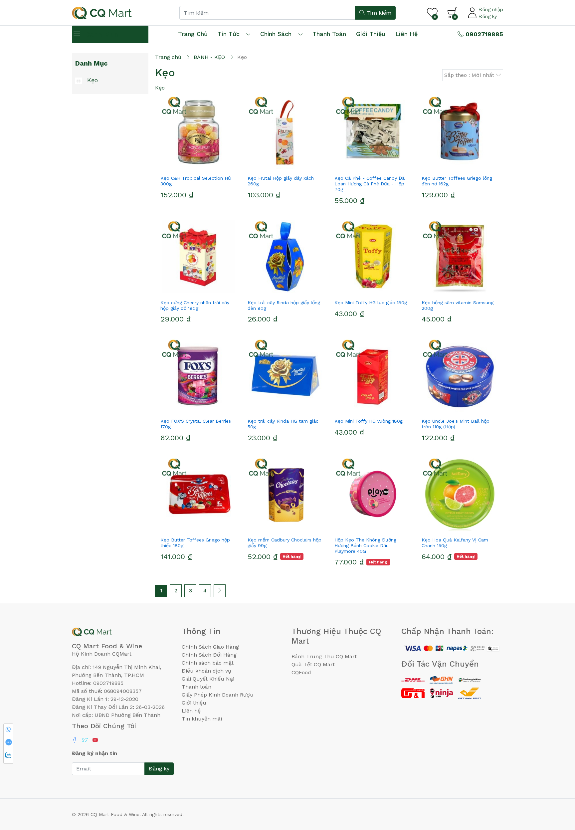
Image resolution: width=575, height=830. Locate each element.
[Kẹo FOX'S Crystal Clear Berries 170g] (198, 375)
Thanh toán (196, 687)
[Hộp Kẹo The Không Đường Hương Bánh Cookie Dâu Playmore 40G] (372, 493)
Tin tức (229, 33)
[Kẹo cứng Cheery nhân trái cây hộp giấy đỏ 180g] (198, 256)
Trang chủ (193, 33)
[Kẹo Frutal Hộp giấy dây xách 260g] (286, 132)
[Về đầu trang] (556, 789)
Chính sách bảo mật (208, 663)
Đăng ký (488, 16)
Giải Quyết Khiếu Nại (208, 679)
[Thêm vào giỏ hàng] (211, 166)
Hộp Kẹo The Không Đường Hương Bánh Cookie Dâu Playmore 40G (365, 545)
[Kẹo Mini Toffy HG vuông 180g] (372, 375)
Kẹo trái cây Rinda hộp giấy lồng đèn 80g (284, 305)
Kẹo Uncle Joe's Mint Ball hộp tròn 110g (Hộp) (455, 423)
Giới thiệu (194, 703)
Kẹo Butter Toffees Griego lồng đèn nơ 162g (457, 180)
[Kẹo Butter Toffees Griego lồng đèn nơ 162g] (460, 132)
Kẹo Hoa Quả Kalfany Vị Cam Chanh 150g (455, 542)
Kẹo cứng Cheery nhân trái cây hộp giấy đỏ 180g (194, 305)
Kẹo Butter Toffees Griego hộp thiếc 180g (195, 542)
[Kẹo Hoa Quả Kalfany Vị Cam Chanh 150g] (460, 493)
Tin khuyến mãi (202, 719)
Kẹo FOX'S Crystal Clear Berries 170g (195, 423)
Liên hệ (406, 33)
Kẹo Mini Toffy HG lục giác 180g (370, 302)
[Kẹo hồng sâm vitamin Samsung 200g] (460, 256)
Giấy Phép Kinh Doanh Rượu (218, 695)
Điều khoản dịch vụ (206, 671)
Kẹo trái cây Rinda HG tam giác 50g (283, 423)
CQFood (301, 672)
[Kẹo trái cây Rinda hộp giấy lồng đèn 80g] (286, 256)
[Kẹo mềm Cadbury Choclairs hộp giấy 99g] (286, 493)
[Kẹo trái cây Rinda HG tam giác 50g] (286, 375)
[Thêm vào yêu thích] (187, 166)
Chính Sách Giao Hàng (210, 647)
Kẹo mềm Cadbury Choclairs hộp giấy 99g (284, 542)
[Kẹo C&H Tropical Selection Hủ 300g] (198, 132)
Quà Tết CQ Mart (313, 664)
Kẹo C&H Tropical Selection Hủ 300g (195, 180)
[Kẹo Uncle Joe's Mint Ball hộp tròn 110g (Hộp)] (460, 375)
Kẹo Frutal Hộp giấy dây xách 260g (281, 180)
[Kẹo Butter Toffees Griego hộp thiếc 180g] (198, 493)
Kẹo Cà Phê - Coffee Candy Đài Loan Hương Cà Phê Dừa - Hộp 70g (370, 183)
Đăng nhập (491, 9)
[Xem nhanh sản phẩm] (199, 166)
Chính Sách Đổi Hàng (209, 655)
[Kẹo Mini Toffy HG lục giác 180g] (372, 256)
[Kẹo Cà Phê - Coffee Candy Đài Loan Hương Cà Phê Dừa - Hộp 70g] (372, 132)
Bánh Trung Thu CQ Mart (324, 656)
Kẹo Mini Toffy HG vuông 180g (368, 421)
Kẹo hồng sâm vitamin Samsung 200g (457, 305)
